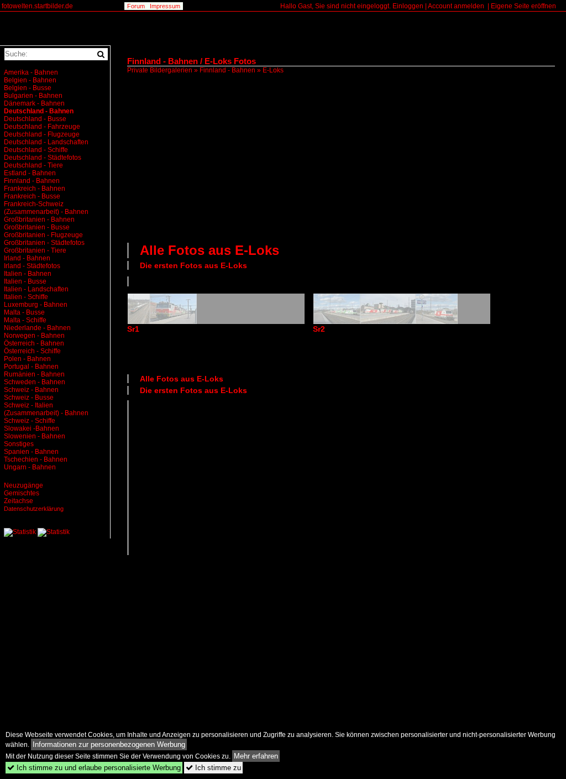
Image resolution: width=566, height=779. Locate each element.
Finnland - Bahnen (227, 70)
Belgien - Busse (27, 88)
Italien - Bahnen (27, 274)
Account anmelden (456, 6)
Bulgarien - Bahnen (33, 96)
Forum (136, 6)
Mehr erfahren (256, 756)
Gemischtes (21, 493)
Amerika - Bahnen (31, 72)
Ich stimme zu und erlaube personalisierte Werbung (94, 768)
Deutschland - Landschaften (46, 142)
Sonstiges (19, 444)
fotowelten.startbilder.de (37, 6)
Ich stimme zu (213, 768)
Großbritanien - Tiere (35, 250)
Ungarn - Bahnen (30, 467)
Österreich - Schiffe (32, 351)
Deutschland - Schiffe (36, 150)
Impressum (165, 6)
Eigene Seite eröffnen (523, 6)
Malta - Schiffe (25, 320)
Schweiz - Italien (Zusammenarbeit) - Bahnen (46, 409)
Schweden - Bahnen (34, 382)
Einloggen (407, 6)
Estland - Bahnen (30, 173)
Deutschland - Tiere (33, 165)
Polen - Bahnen (27, 359)
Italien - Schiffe (26, 297)
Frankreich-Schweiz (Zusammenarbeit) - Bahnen (46, 208)
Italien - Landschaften (36, 289)
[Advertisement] (346, 157)
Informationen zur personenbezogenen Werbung (109, 744)
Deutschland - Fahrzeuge (42, 126)
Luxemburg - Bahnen (35, 305)
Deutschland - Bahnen (39, 111)
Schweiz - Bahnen (31, 390)
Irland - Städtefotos (32, 266)
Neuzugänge (23, 485)
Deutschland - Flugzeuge (42, 134)
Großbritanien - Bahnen (39, 219)
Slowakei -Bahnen (31, 428)
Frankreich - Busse (32, 196)
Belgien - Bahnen (30, 80)
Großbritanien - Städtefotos (44, 243)
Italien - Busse (25, 281)
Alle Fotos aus (209, 250)
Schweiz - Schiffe (29, 421)
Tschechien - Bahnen (35, 459)
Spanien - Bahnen (31, 452)
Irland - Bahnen (27, 258)
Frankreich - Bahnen (34, 188)
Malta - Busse (24, 312)
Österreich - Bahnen (34, 343)
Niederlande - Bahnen (37, 328)
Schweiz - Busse (29, 397)
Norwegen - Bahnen (34, 335)
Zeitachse (18, 501)
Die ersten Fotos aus (193, 265)
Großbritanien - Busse (37, 227)
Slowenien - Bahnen (34, 436)
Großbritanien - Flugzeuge (43, 235)
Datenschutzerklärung (34, 508)
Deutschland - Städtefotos (42, 157)
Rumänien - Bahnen (34, 374)
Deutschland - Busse (35, 119)
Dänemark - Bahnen (34, 103)
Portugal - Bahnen (31, 366)
